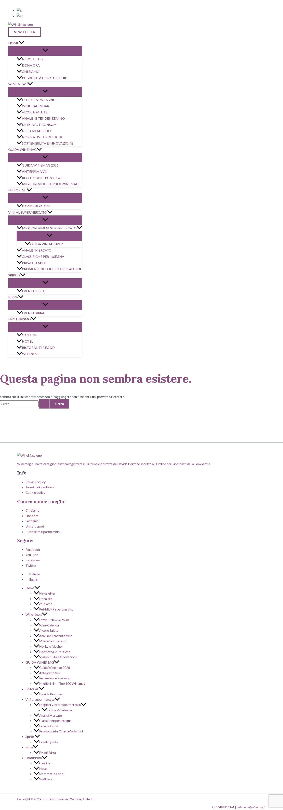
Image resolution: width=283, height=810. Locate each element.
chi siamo (31, 71)
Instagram (32, 560)
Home (13, 43)
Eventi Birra (33, 313)
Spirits (14, 275)
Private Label (34, 263)
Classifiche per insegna (43, 256)
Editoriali (17, 190)
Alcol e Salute (35, 112)
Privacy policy (35, 482)
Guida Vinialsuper (46, 244)
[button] (25, 32)
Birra (13, 297)
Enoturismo (19, 319)
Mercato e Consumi (40, 124)
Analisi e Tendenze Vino (43, 118)
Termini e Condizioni (39, 487)
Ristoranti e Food (38, 347)
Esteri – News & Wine (40, 100)
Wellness (30, 354)
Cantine (29, 335)
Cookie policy (35, 492)
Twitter (30, 565)
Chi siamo (32, 510)
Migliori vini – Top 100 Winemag (50, 184)
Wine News (17, 84)
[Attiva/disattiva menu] (45, 50)
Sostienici (32, 521)
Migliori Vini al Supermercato (49, 228)
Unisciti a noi (34, 526)
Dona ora (31, 65)
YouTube (31, 555)
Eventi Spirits (34, 291)
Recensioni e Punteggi (42, 178)
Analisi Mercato (37, 250)
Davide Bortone (36, 206)
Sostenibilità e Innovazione (47, 143)
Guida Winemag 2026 (40, 165)
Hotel (27, 341)
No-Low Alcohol (37, 131)
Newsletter (33, 59)
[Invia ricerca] (44, 403)
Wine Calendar (35, 106)
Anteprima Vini (36, 171)
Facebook (32, 549)
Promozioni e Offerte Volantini (51, 269)
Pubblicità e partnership (44, 78)
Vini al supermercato (27, 212)
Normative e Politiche (42, 137)
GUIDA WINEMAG (22, 149)
